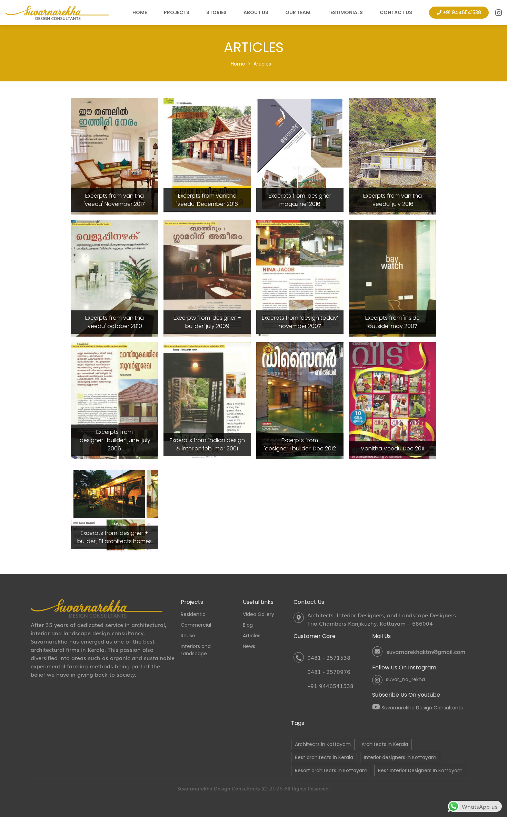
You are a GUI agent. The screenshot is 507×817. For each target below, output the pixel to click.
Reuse (188, 635)
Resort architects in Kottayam (331, 770)
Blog (248, 624)
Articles (262, 63)
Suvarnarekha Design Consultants (421, 707)
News (249, 646)
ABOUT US (255, 12)
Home (238, 63)
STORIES (216, 12)
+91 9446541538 (462, 12)
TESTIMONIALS (345, 12)
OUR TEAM (297, 12)
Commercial (196, 624)
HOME (139, 12)
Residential (194, 614)
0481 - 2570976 (328, 671)
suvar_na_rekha (405, 679)
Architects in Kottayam (323, 744)
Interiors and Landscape (196, 650)
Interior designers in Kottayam (400, 757)
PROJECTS (176, 12)
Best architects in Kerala (324, 757)
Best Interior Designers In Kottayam (420, 770)
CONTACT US (396, 12)
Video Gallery (258, 614)
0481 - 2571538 (328, 657)
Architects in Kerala (384, 744)
